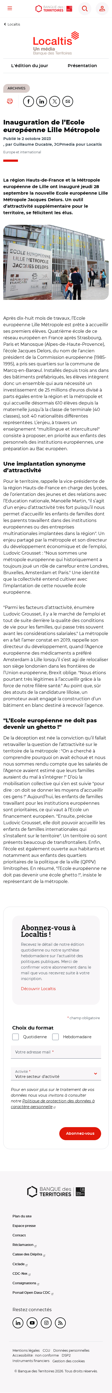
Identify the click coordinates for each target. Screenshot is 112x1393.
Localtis (14, 24)
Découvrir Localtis (38, 988)
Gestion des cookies (68, 1361)
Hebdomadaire (77, 1036)
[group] (56, 262)
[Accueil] (54, 8)
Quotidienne (35, 1036)
